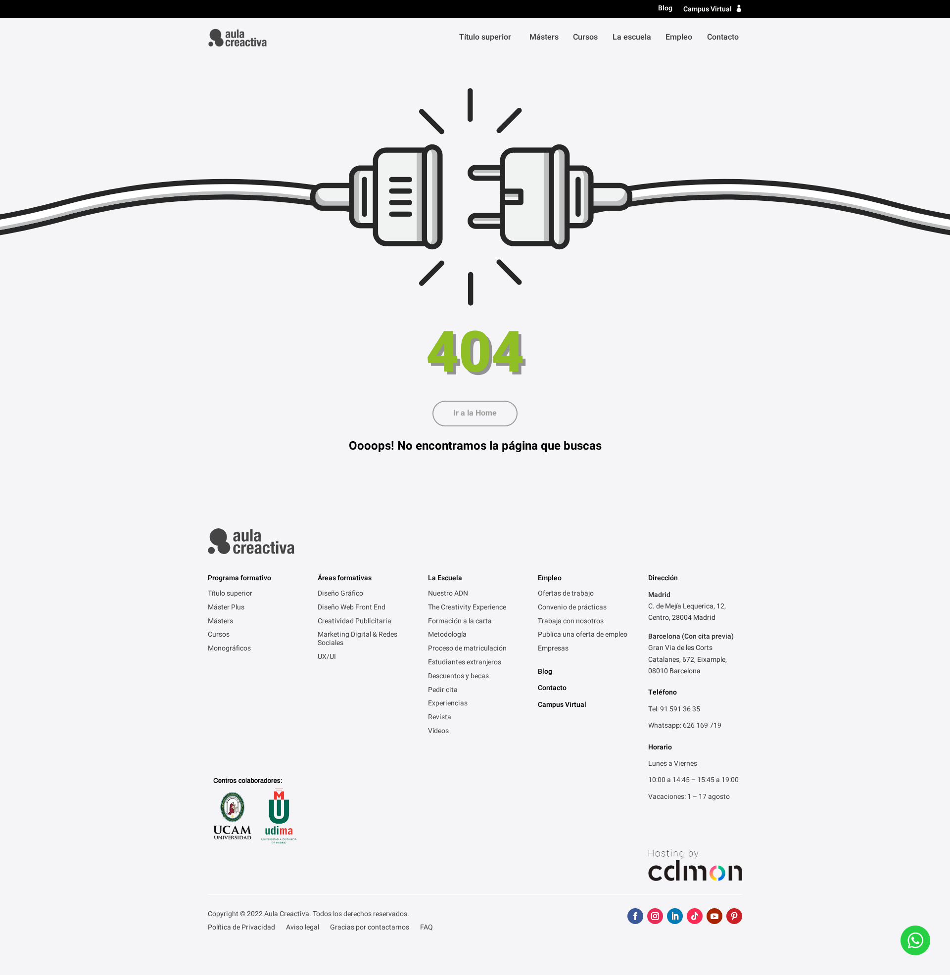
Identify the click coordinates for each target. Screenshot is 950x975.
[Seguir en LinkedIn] (675, 916)
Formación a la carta (460, 621)
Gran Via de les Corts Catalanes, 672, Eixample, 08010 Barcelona (687, 659)
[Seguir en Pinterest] (734, 916)
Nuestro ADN (448, 594)
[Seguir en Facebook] (635, 916)
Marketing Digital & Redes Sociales (357, 639)
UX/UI (327, 657)
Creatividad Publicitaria (354, 621)
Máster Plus (226, 608)
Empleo (678, 37)
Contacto (723, 37)
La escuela (632, 37)
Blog (665, 8)
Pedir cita (443, 690)
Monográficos (229, 649)
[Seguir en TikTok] (695, 916)
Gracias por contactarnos (369, 928)
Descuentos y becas (458, 676)
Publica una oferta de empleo (582, 635)
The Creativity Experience (467, 608)
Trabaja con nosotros (571, 621)
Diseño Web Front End (351, 608)
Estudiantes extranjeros (464, 662)
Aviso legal (302, 928)
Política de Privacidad (241, 928)
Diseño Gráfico (340, 594)
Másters (544, 37)
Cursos (585, 37)
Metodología (447, 635)
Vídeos (438, 731)
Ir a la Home (475, 413)
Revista (439, 717)
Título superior (485, 37)
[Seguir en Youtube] (714, 916)
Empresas (553, 649)
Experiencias (448, 703)
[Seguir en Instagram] (655, 916)
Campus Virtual (707, 9)
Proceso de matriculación (467, 649)
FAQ (426, 928)
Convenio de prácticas (572, 608)
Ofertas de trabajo (566, 594)
